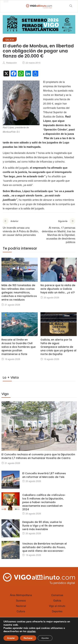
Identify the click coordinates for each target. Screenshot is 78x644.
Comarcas (57, 595)
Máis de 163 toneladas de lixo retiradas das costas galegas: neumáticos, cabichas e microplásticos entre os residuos (19, 292)
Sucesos (21, 600)
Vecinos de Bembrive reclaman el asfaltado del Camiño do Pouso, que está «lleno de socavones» (44, 547)
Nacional (21, 606)
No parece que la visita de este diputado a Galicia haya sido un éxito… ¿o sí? (57, 288)
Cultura (21, 611)
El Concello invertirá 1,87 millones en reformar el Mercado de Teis (44, 475)
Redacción (11, 62)
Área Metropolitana (21, 595)
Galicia (9, 39)
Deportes (57, 611)
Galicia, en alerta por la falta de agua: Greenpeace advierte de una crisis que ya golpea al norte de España (58, 347)
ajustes (31, 631)
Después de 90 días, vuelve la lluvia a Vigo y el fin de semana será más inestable (42, 525)
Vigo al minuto (57, 606)
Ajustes (45, 638)
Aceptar (11, 638)
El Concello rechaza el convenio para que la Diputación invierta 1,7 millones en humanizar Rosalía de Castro (38, 456)
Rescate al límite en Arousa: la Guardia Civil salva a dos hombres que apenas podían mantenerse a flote (18, 347)
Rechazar (28, 638)
